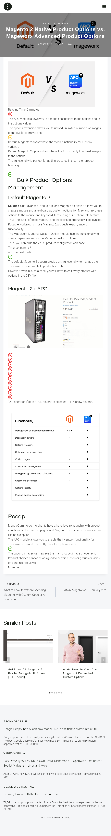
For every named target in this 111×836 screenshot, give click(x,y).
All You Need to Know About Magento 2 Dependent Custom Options (81, 673)
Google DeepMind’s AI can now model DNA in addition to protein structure (50, 729)
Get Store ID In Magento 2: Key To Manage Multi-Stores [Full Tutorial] (26, 673)
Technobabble (15, 721)
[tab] (49, 692)
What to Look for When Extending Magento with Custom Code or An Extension (24, 592)
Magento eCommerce (55, 24)
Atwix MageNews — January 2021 (86, 587)
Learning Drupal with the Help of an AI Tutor (31, 794)
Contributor (46, 43)
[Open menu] (104, 6)
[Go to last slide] (7, 660)
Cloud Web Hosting (18, 786)
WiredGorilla (14, 753)
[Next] (103, 660)
